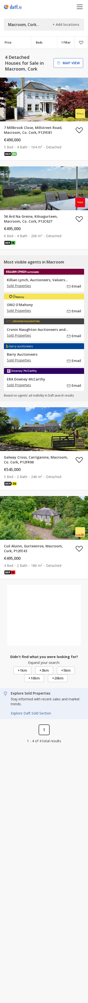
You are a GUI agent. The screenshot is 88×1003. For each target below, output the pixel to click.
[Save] (81, 42)
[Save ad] (79, 130)
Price (8, 42)
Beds (39, 42)
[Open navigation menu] (80, 6)
